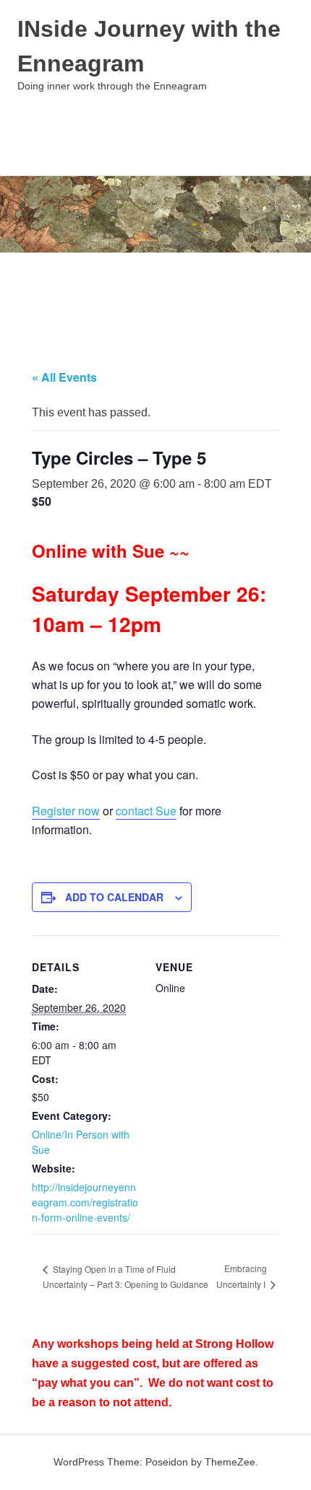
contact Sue (146, 810)
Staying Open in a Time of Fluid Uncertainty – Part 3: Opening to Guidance (125, 1277)
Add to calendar (114, 897)
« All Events (64, 377)
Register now (66, 810)
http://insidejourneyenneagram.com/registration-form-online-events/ (85, 1202)
